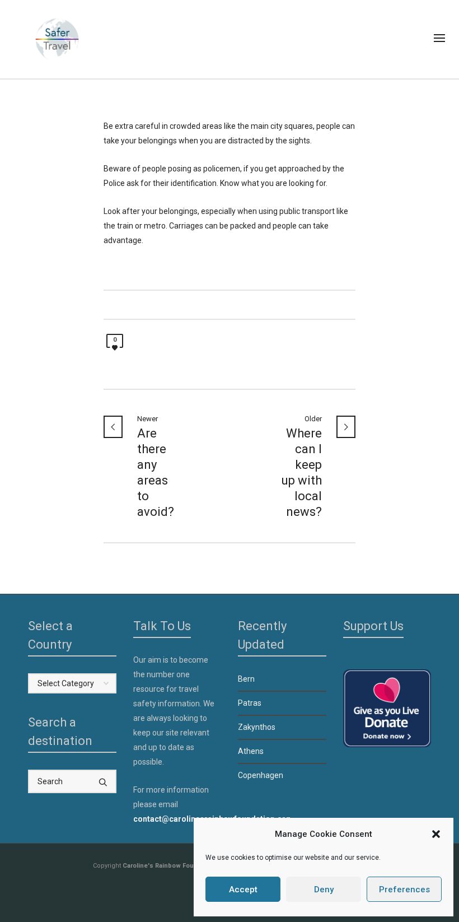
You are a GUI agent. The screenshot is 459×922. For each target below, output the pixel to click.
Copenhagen (260, 775)
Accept (243, 889)
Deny (324, 889)
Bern (246, 678)
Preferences (404, 889)
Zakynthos (256, 727)
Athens (251, 751)
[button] (436, 834)
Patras (249, 703)
